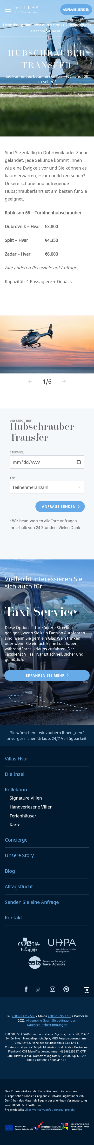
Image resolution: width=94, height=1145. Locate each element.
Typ (12, 477)
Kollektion (16, 789)
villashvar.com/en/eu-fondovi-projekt (49, 1110)
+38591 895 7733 (59, 1016)
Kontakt (13, 917)
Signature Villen (26, 798)
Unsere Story (19, 855)
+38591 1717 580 (23, 1016)
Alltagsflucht (19, 886)
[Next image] (64, 382)
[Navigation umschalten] (7, 10)
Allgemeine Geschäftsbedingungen (51, 1020)
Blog (10, 871)
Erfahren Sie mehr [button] (45, 675)
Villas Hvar (16, 758)
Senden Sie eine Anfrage (32, 902)
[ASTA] (47, 963)
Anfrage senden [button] (76, 9)
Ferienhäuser (23, 816)
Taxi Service (40, 613)
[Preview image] (30, 382)
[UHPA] (62, 946)
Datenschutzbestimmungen (47, 1025)
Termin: (17, 452)
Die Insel (14, 774)
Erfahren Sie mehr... (47, 27)
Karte (15, 825)
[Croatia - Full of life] (29, 946)
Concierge (16, 840)
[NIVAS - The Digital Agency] (86, 990)
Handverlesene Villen (31, 807)
